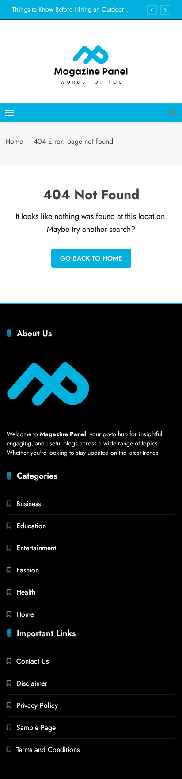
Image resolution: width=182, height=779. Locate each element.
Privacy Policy (37, 705)
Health (25, 592)
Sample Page (36, 727)
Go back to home (91, 258)
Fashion (27, 570)
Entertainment (36, 548)
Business (28, 504)
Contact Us (32, 661)
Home (14, 141)
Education (31, 526)
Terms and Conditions (48, 749)
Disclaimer (31, 683)
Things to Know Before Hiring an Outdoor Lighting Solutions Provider (68, 9)
